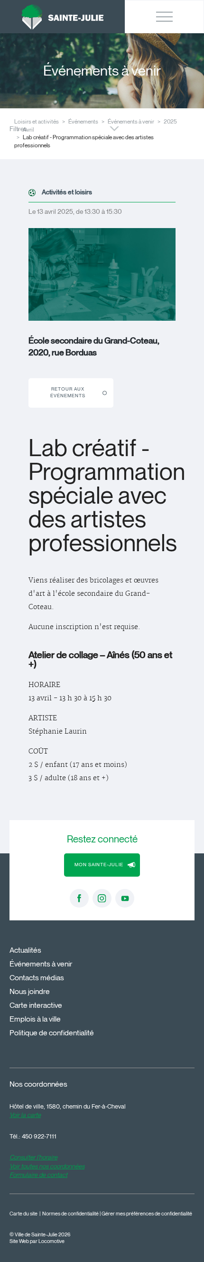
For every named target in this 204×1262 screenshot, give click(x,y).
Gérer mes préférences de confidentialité (147, 1214)
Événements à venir (131, 121)
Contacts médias (36, 977)
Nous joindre (29, 991)
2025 (170, 121)
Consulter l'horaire (33, 1157)
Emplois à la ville (35, 1018)
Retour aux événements (67, 392)
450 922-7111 (39, 1136)
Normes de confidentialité (70, 1214)
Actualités (25, 950)
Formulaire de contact (38, 1174)
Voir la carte (25, 1115)
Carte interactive (35, 1005)
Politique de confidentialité (51, 1032)
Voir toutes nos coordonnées (46, 1166)
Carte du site (23, 1214)
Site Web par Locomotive (37, 1241)
